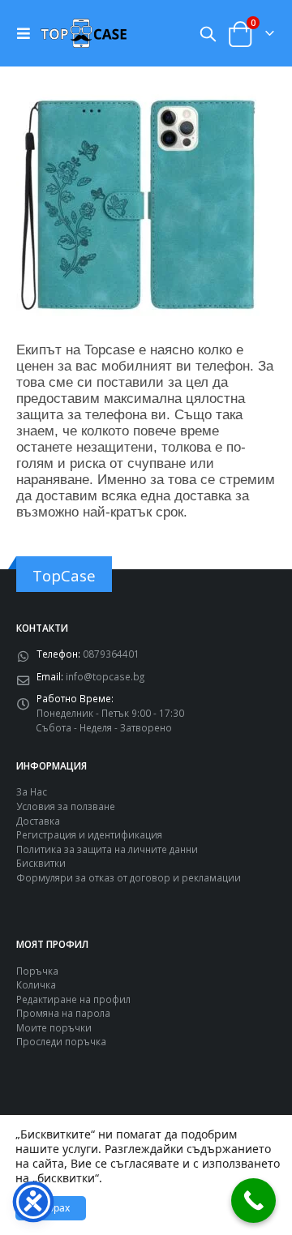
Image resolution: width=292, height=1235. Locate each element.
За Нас (31, 791)
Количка (36, 984)
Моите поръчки (54, 1027)
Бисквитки (41, 862)
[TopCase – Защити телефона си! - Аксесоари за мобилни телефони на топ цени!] (83, 32)
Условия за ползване (65, 806)
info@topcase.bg (105, 676)
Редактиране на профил (73, 999)
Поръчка (37, 970)
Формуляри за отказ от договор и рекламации (128, 877)
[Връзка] (27, 33)
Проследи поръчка (61, 1041)
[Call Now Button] (253, 1200)
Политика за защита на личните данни (107, 849)
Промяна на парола (63, 1012)
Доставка (38, 820)
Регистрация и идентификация (89, 834)
